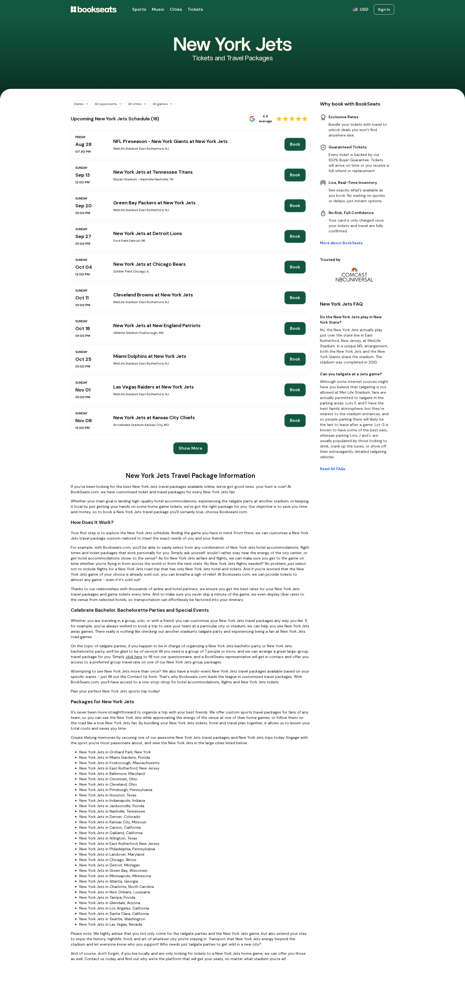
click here (134, 656)
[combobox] (78, 103)
